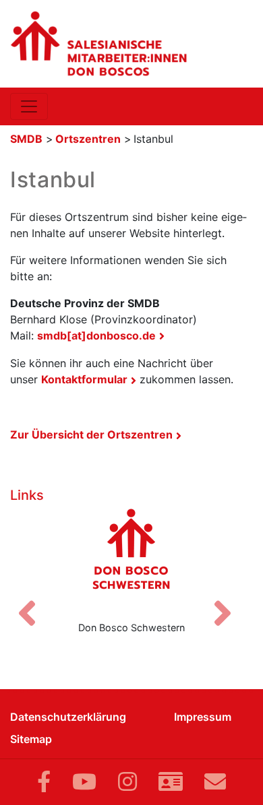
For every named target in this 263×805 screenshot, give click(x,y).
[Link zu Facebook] (44, 782)
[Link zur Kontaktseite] (170, 782)
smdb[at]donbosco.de (96, 335)
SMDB (26, 139)
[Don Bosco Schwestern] (131, 559)
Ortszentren (88, 139)
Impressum (202, 716)
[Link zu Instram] (127, 782)
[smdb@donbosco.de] (215, 782)
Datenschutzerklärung (68, 716)
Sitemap (31, 739)
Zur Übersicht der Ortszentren (91, 434)
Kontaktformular (84, 379)
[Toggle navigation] (29, 106)
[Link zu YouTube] (84, 782)
